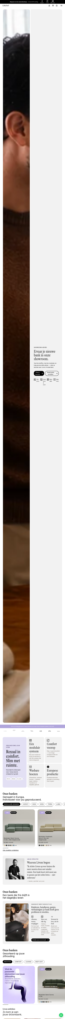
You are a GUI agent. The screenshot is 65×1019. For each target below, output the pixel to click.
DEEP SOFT (39, 962)
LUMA (58, 804)
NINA (34, 804)
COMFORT (18, 962)
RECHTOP (7, 962)
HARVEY (26, 804)
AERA (42, 804)
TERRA (50, 804)
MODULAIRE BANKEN (11, 804)
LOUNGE (28, 962)
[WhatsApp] (61, 1015)
